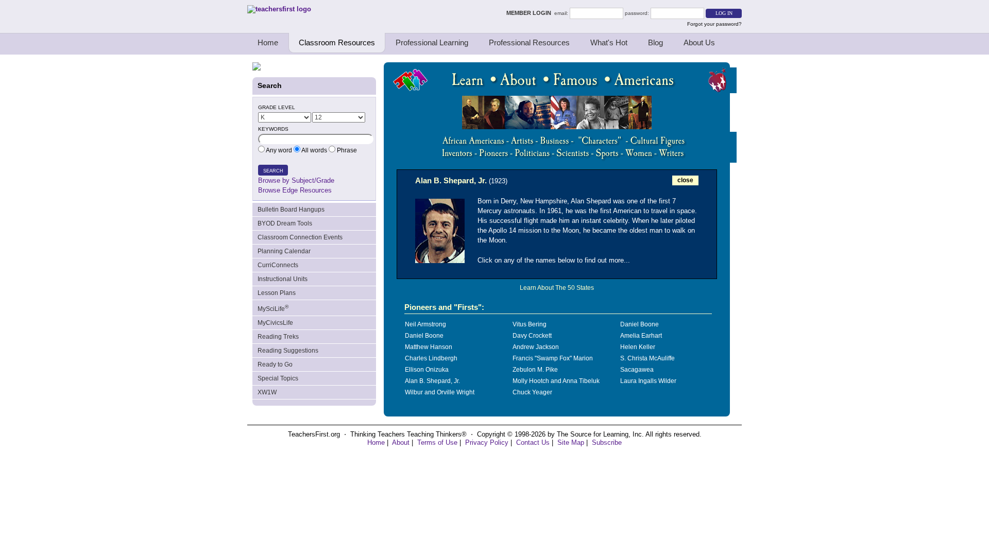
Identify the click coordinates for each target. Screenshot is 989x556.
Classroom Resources (337, 42)
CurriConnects (278, 265)
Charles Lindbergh (431, 358)
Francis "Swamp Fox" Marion (553, 358)
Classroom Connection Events (300, 237)
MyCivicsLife (275, 322)
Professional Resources (529, 42)
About (401, 442)
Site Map (570, 442)
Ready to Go (275, 364)
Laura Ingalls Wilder (648, 381)
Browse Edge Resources (295, 190)
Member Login (530, 13)
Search (273, 170)
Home (268, 42)
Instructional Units (283, 279)
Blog (655, 42)
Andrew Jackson (536, 347)
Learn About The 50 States (557, 287)
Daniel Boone (639, 324)
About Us (699, 42)
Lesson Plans (277, 293)
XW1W (267, 392)
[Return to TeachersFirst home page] (279, 9)
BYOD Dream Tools (285, 223)
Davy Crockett (532, 335)
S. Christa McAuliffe (647, 358)
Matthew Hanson (428, 347)
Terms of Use (437, 442)
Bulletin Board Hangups (291, 209)
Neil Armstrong (425, 324)
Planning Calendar (284, 251)
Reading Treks (278, 336)
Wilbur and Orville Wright (439, 392)
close (685, 180)
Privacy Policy (486, 442)
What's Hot (608, 42)
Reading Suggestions (288, 350)
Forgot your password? (714, 24)
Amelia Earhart (641, 335)
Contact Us (533, 442)
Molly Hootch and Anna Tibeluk (556, 381)
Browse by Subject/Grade (296, 180)
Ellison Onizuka (427, 369)
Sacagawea (637, 369)
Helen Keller (637, 347)
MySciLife (273, 308)
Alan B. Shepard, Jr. (432, 381)
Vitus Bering (530, 324)
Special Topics (278, 378)
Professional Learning (432, 42)
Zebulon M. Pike (535, 369)
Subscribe (607, 442)
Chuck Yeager (532, 392)
